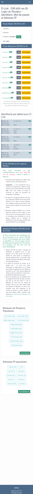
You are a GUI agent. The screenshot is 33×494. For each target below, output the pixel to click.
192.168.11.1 (11, 379)
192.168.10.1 (5, 62)
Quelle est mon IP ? (16, 491)
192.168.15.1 (5, 83)
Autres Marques (25, 353)
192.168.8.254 (6, 98)
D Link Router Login (23, 320)
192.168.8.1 (22, 383)
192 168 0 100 (21, 375)
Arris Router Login (16, 345)
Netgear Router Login (16, 333)
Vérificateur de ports (16, 493)
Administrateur (26, 52)
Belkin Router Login (9, 320)
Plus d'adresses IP (24, 391)
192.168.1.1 (5, 57)
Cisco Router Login (9, 316)
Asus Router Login (23, 316)
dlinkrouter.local (6, 93)
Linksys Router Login (16, 324)
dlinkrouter (5, 88)
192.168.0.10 (5, 72)
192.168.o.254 (11, 375)
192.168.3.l (21, 371)
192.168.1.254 (6, 78)
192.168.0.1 (5, 52)
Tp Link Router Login (16, 337)
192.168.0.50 (5, 67)
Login (18, 37)
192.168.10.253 (12, 383)
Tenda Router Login (16, 328)
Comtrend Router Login (16, 341)
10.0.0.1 (21, 367)
